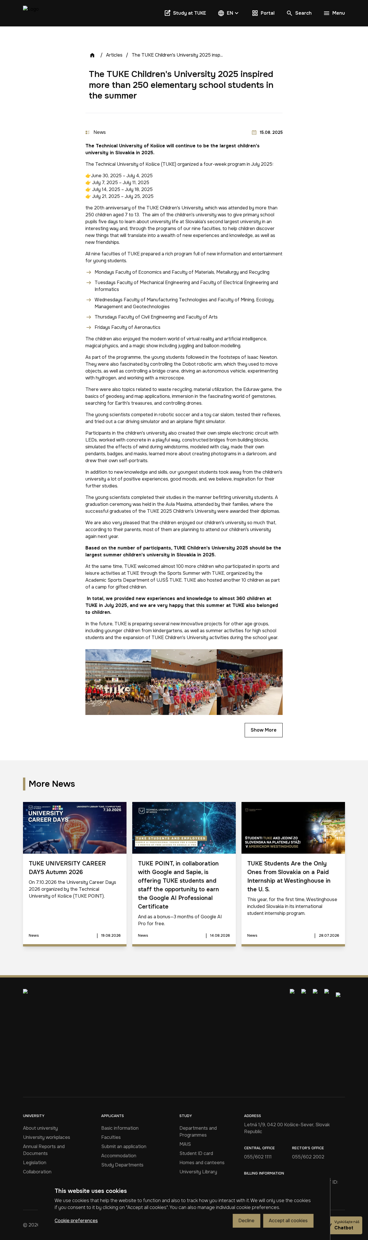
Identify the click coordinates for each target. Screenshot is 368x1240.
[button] (229, 13)
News (99, 132)
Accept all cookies (288, 1221)
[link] (31, 13)
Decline (246, 1221)
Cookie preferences (76, 1221)
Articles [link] (114, 55)
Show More (264, 730)
